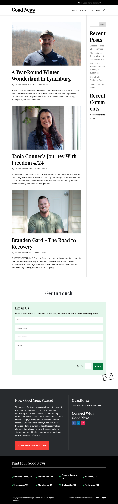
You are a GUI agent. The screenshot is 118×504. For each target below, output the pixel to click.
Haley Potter (20, 84)
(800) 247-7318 (94, 405)
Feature (43, 168)
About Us (95, 10)
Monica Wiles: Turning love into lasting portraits (97, 56)
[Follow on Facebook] (74, 423)
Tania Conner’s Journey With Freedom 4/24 (44, 159)
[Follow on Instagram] (83, 423)
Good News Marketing (32, 445)
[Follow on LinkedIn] (78, 423)
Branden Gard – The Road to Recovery (44, 243)
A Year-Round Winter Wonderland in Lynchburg (41, 75)
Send (98, 366)
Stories (44, 84)
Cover (43, 252)
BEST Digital (101, 497)
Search (102, 24)
